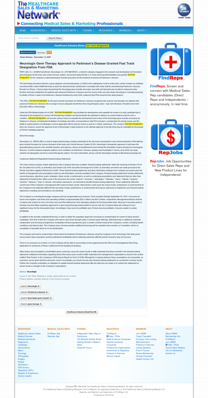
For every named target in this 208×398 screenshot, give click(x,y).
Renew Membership (144, 353)
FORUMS (88, 30)
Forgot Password (143, 336)
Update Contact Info (145, 358)
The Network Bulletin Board (89, 339)
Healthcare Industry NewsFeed (81, 311)
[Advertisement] (118, 11)
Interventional (24, 347)
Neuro (20, 350)
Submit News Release (175, 347)
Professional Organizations (118, 347)
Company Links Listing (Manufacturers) (146, 340)
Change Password (144, 356)
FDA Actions (23, 367)
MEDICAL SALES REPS (63, 30)
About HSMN (171, 333)
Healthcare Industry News (29, 333)
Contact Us (170, 353)
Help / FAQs (114, 336)
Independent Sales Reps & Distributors (89, 335)
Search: (29, 286)
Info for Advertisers (174, 350)
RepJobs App (53, 336)
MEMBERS (125, 30)
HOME (22, 30)
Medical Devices (25, 336)
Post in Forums (143, 350)
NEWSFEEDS (38, 30)
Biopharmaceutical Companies (115, 343)
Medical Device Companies (119, 339)
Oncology (22, 353)
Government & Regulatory (118, 350)
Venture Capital (24, 375)
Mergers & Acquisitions (28, 373)
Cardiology (22, 344)
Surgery (21, 358)
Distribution (23, 364)
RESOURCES (106, 30)
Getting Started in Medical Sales (88, 343)
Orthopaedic (23, 356)
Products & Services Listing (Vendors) (145, 346)
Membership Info (173, 336)
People (21, 361)
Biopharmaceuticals (26, 339)
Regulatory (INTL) (25, 370)
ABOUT (141, 30)
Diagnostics (23, 342)
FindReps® (111, 333)
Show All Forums (84, 347)
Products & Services (116, 353)
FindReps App (54, 333)
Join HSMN (141, 333)
